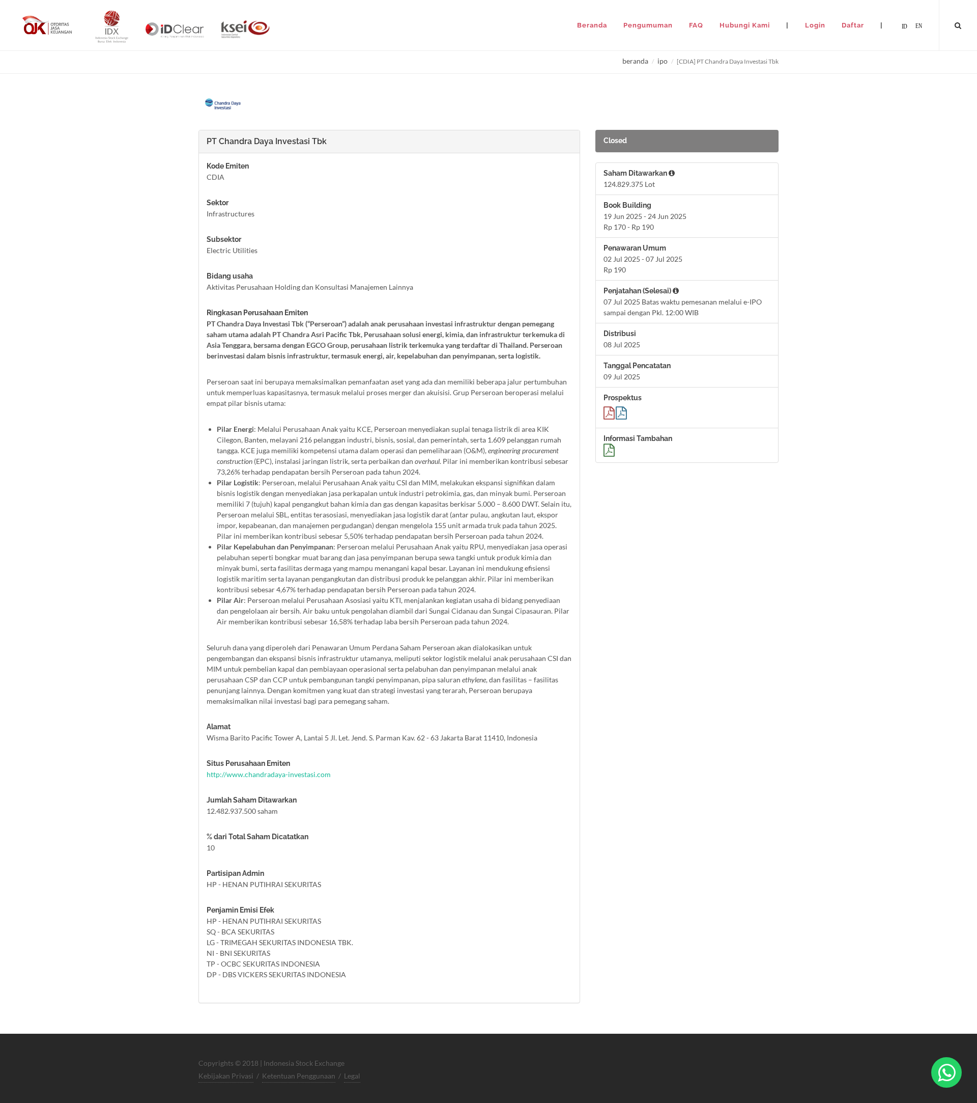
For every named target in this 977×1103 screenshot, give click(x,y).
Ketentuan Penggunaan (298, 1075)
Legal (352, 1075)
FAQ (696, 25)
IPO (662, 61)
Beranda (592, 25)
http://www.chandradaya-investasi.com (269, 774)
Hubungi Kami (745, 25)
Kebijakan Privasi (225, 1075)
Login (815, 25)
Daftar (853, 25)
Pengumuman (648, 25)
